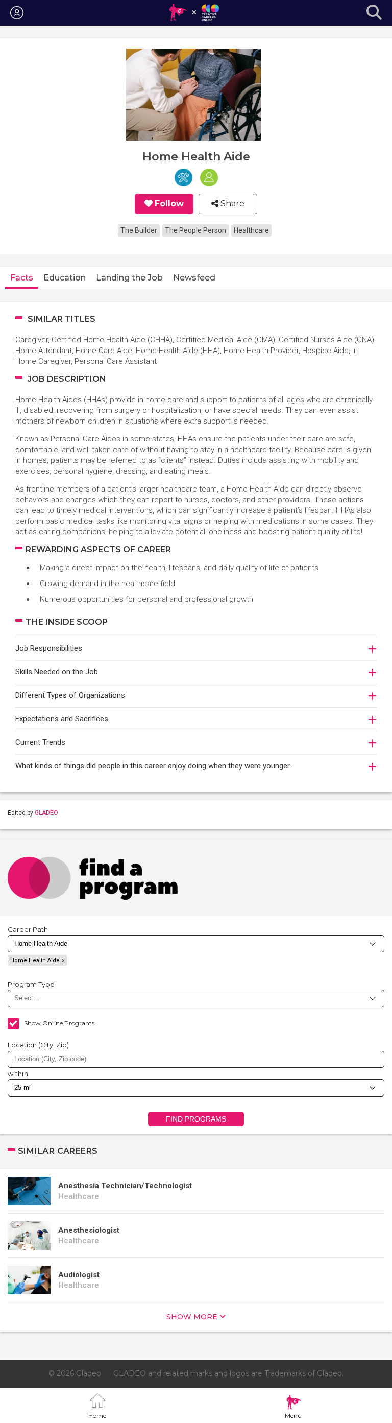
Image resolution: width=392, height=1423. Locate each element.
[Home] (193, 13)
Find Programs (196, 1119)
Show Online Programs (59, 1023)
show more (191, 1316)
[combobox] (196, 1059)
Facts (21, 278)
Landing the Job (129, 278)
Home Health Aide (35, 960)
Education (64, 278)
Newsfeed (194, 278)
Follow (169, 203)
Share (231, 203)
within (18, 1073)
